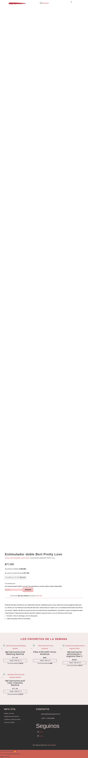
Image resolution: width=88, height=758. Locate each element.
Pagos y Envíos (9, 713)
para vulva (25, 558)
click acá (39, 596)
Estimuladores (15, 558)
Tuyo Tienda (51, 745)
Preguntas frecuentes (11, 716)
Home (7, 558)
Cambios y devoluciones (12, 719)
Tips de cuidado (9, 722)
